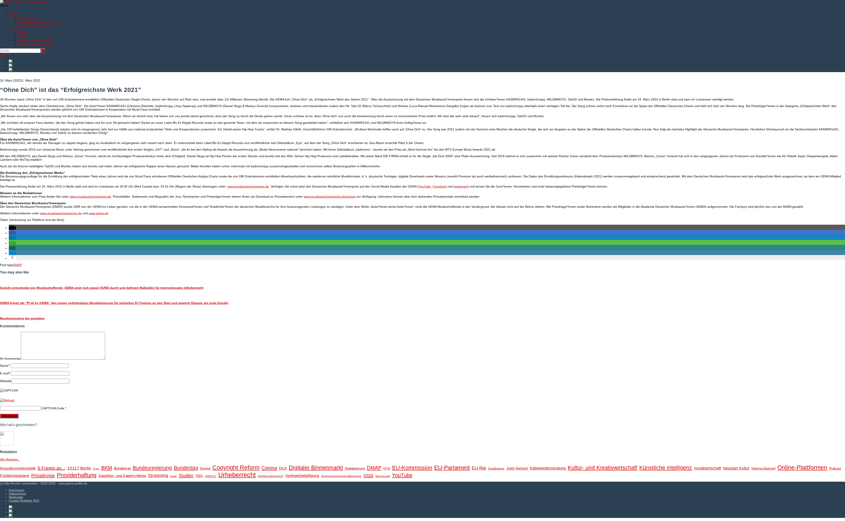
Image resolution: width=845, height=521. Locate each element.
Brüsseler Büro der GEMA (36, 43)
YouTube (425, 186)
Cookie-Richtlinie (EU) (24, 500)
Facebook (439, 186)
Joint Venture (517, 468)
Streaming (158, 475)
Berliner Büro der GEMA (34, 40)
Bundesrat (122, 468)
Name (4, 365)
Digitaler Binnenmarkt (316, 467)
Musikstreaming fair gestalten (22, 318)
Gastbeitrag (496, 468)
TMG (199, 476)
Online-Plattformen (802, 467)
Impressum (16, 490)
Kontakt (23, 33)
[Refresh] (7, 400)
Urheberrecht (237, 474)
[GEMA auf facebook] (427, 62)
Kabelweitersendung (548, 468)
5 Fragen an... (51, 468)
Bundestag (186, 468)
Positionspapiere (14, 475)
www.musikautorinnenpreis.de (248, 186)
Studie (173, 476)
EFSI (386, 468)
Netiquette (16, 497)
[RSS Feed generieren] (427, 66)
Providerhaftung (76, 475)
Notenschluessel (763, 468)
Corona (269, 468)
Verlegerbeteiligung (302, 475)
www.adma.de (98, 213)
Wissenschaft (382, 476)
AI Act (96, 468)
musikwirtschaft (707, 468)
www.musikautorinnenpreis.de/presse (330, 196)
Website (5, 381)
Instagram (461, 186)
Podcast (835, 468)
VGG (368, 475)
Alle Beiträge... (10, 459)
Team (21, 36)
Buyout (205, 468)
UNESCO (210, 476)
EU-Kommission (412, 468)
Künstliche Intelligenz (665, 468)
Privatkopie (43, 475)
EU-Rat (479, 468)
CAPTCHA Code (53, 408)
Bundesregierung (152, 468)
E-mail (5, 373)
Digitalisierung (355, 468)
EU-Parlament (452, 468)
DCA (283, 468)
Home (13, 12)
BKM (106, 468)
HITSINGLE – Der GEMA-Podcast (41, 22)
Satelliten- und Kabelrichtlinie (122, 476)
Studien (186, 475)
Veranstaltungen (29, 19)
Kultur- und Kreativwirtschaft (602, 468)
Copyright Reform (235, 467)
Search (5, 54)
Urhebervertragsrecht (270, 476)
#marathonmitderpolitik (34, 26)
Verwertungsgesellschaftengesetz (341, 476)
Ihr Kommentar (10, 358)
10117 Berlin (79, 468)
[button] (12, 228)
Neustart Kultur (736, 468)
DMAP (17, 265)
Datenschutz (17, 493)
